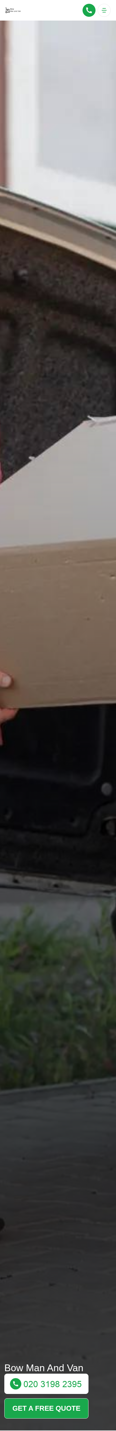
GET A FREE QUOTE (46, 1408)
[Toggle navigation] (104, 10)
